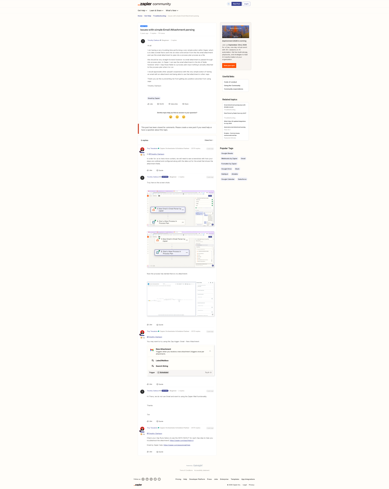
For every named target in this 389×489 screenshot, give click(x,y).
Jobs (216, 479)
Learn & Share (155, 10)
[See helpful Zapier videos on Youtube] (159, 479)
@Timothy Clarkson (156, 154)
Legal (245, 485)
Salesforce (242, 179)
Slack (237, 169)
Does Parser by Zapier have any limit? (235, 113)
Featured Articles (230, 138)
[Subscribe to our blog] (151, 479)
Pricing (178, 479)
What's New (171, 10)
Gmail (243, 158)
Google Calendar (227, 179)
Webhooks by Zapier (229, 158)
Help (185, 479)
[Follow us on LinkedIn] (147, 479)
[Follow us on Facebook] (143, 479)
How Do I (227, 130)
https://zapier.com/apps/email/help (177, 445)
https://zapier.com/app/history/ (182, 440)
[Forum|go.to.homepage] (155, 4)
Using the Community (232, 85)
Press (209, 479)
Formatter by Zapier (229, 164)
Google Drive (226, 169)
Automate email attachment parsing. (235, 127)
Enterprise (224, 479)
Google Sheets (227, 153)
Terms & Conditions (186, 470)
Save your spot (229, 65)
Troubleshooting (159, 16)
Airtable (235, 174)
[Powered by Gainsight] (194, 466)
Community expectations (233, 89)
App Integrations (248, 479)
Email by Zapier (154, 98)
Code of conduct (230, 82)
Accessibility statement (201, 470)
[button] (236, 4)
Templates (235, 479)
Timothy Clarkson (153, 40)
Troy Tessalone (152, 148)
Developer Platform (197, 479)
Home (140, 16)
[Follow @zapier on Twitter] (155, 479)
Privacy (251, 485)
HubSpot (224, 174)
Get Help (141, 10)
